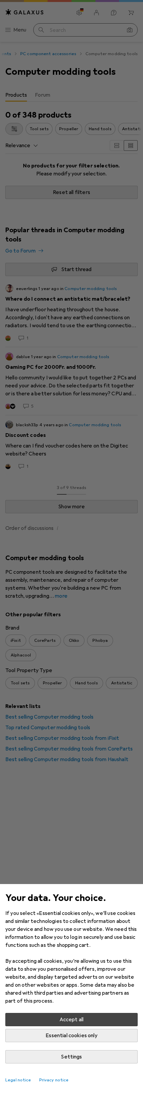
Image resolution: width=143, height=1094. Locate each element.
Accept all (72, 1019)
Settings (71, 1056)
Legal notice (18, 1080)
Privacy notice (54, 1080)
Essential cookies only (71, 1035)
